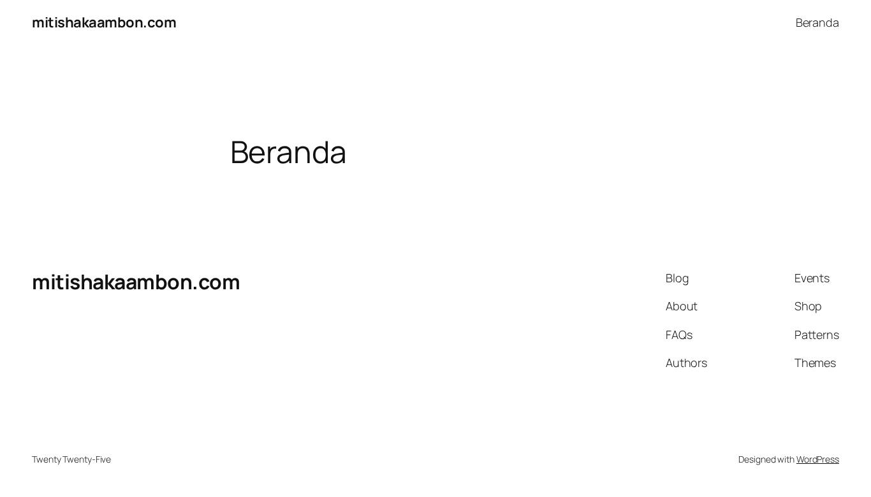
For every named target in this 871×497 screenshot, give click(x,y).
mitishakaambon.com (104, 22)
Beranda (817, 22)
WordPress (817, 459)
